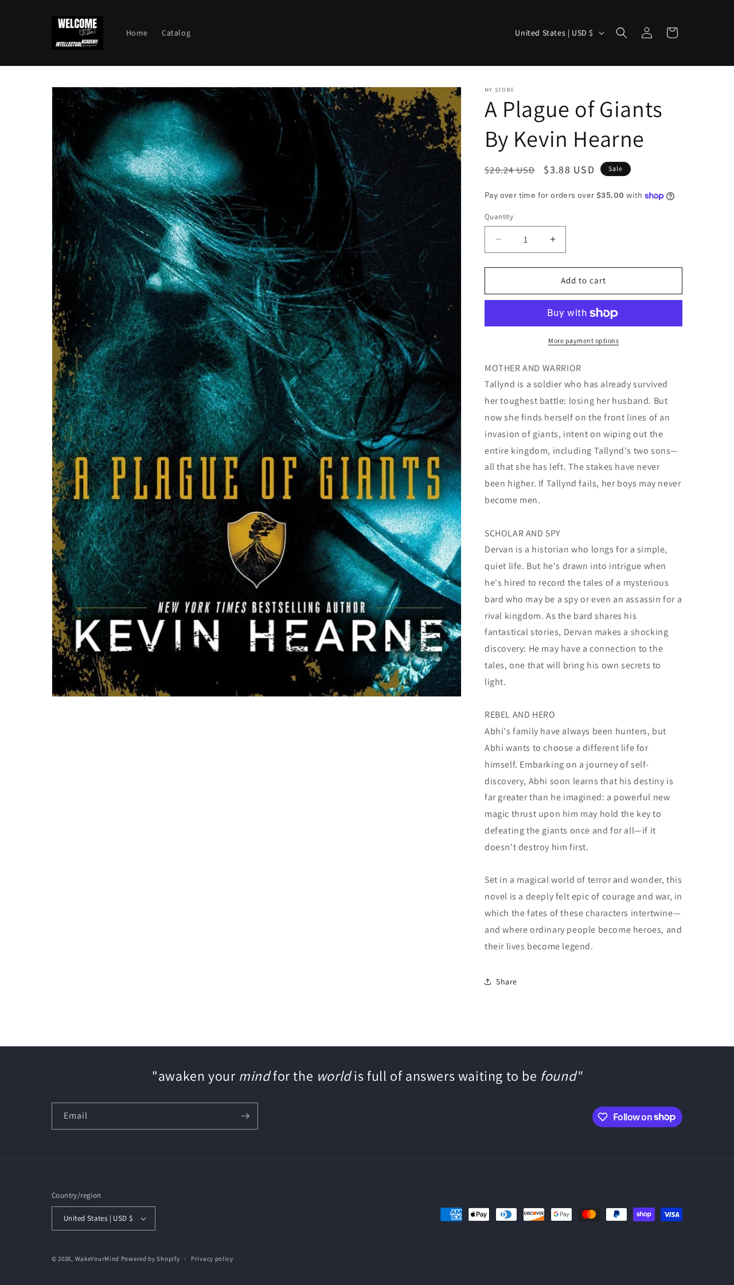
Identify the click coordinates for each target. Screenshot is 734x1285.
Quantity (499, 216)
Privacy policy (212, 1259)
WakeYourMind (97, 1259)
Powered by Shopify (150, 1259)
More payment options (583, 340)
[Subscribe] (244, 1116)
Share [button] (506, 981)
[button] (621, 32)
